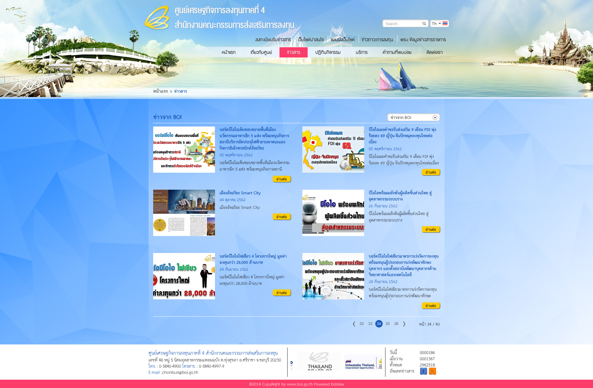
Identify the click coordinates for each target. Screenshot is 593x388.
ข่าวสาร (293, 52)
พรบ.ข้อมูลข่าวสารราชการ (423, 39)
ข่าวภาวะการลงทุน (377, 39)
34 (379, 324)
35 (387, 324)
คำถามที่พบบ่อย (397, 52)
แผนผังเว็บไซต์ (343, 39)
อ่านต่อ (281, 179)
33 (370, 324)
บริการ (362, 52)
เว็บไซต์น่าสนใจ (311, 39)
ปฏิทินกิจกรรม (328, 52)
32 (362, 324)
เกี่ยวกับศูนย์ (261, 52)
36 (396, 324)
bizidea (337, 384)
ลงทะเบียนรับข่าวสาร (273, 39)
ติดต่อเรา (435, 52)
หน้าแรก (228, 52)
